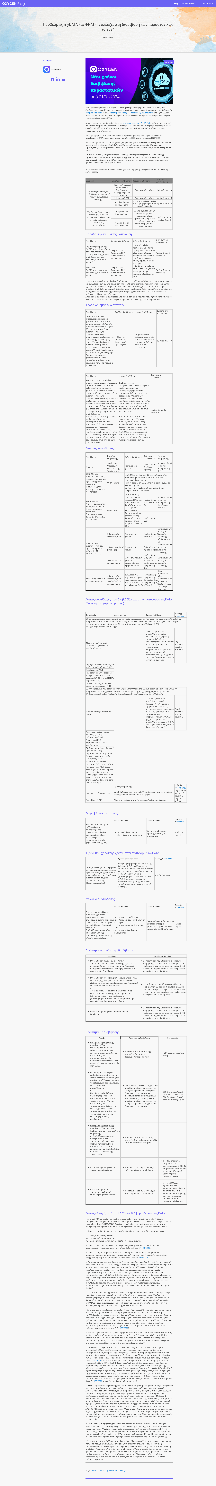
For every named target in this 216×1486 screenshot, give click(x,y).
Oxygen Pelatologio (94, 113)
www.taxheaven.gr (100, 1470)
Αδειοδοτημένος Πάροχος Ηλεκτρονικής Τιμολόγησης (130, 113)
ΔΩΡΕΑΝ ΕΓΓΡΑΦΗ (205, 4)
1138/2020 (180, 616)
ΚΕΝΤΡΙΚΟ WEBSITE (188, 4)
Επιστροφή (47, 60)
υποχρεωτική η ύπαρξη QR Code (137, 123)
